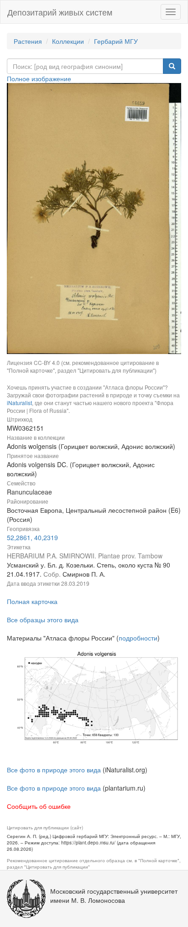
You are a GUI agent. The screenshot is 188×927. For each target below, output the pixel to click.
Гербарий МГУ (116, 41)
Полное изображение (39, 78)
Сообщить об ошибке (39, 806)
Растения (28, 41)
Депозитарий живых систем (59, 12)
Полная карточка (32, 601)
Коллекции (68, 41)
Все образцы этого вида (42, 619)
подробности (138, 637)
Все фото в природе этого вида (54, 769)
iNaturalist (19, 402)
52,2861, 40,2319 (32, 537)
